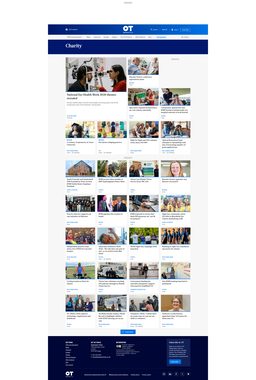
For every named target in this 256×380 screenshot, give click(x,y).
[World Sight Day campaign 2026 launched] (144, 236)
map (99, 351)
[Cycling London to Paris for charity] (80, 270)
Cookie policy (135, 375)
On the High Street (72, 115)
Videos (114, 37)
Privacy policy (146, 375)
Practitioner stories (72, 150)
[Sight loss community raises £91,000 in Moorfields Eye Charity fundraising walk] (175, 203)
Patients (131, 115)
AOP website (73, 29)
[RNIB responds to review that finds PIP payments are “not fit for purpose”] (144, 203)
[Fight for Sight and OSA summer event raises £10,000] (144, 129)
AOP (100, 150)
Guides (106, 37)
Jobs (67, 362)
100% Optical (140, 37)
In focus (69, 140)
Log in (176, 30)
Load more (129, 332)
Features (97, 37)
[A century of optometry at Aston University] (80, 129)
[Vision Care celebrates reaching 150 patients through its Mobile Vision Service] (112, 270)
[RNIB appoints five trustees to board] (112, 203)
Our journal (161, 37)
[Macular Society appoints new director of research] (175, 168)
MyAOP (164, 30)
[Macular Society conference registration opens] (143, 65)
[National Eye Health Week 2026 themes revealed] (96, 74)
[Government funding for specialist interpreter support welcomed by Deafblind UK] (144, 270)
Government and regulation (137, 289)
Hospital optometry (72, 189)
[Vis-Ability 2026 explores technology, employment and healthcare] (80, 303)
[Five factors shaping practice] (112, 129)
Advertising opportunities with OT (95, 375)
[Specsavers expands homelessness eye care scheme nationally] (143, 96)
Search (155, 30)
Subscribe (185, 30)
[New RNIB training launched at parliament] (175, 270)
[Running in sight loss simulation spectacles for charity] (175, 236)
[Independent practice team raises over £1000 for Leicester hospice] (80, 236)
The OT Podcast (126, 37)
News (89, 37)
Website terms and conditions (118, 375)
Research (131, 82)
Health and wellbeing (168, 150)
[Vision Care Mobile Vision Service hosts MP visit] (144, 168)
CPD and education (72, 345)
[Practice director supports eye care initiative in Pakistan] (80, 203)
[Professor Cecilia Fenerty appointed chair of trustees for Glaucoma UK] (175, 303)
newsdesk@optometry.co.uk (101, 357)
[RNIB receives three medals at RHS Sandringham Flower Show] (112, 168)
